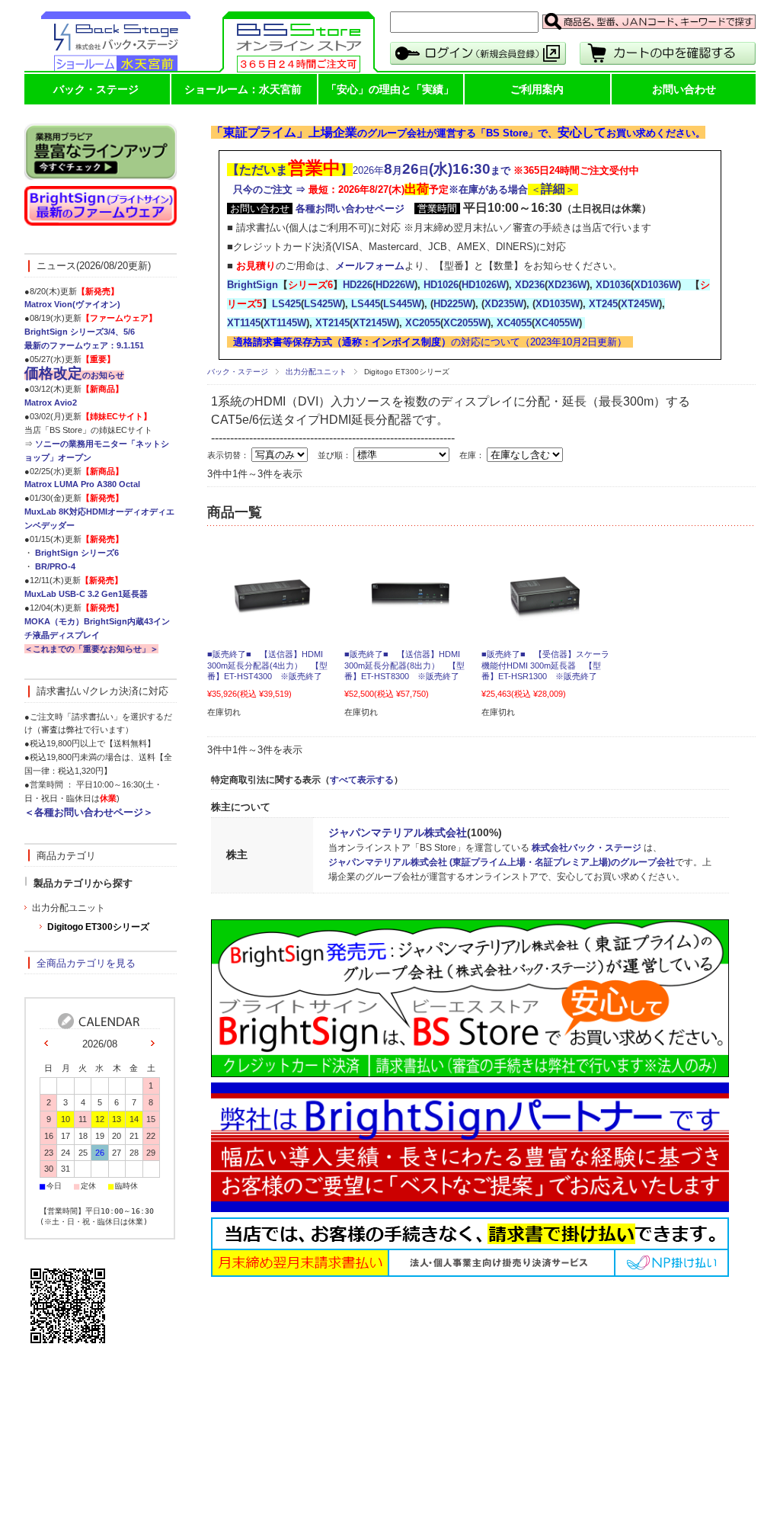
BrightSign (252, 284)
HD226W (395, 284)
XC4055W (557, 323)
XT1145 (244, 323)
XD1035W (557, 303)
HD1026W (484, 284)
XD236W (567, 284)
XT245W (640, 303)
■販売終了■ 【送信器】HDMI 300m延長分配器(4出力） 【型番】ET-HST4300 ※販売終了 (267, 665)
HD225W (452, 303)
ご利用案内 (537, 89)
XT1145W (285, 323)
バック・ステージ (96, 89)
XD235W (503, 303)
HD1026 (441, 284)
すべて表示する (362, 780)
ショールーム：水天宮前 (243, 89)
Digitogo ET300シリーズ (98, 927)
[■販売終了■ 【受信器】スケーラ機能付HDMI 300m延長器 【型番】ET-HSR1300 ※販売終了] (546, 615)
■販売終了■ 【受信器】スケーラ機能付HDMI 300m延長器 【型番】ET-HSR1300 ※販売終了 (545, 665)
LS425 (286, 303)
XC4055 (514, 323)
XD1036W (656, 284)
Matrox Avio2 (50, 402)
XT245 (603, 303)
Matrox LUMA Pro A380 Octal (82, 484)
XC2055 (422, 323)
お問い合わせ (684, 89)
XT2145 (332, 323)
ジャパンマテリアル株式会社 (397, 832)
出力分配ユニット (316, 371)
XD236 (530, 284)
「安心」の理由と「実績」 (390, 89)
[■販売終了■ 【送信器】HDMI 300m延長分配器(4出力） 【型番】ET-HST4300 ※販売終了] (272, 615)
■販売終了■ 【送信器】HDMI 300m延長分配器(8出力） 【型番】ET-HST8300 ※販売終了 (404, 665)
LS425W (323, 303)
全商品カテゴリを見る (86, 963)
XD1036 (613, 284)
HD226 (357, 284)
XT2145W (374, 323)
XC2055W (465, 323)
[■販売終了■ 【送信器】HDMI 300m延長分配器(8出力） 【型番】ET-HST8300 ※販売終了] (409, 616)
